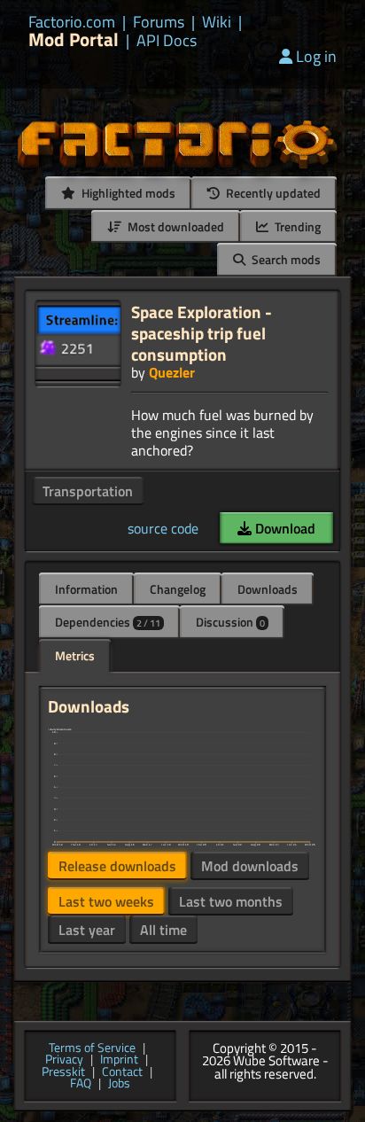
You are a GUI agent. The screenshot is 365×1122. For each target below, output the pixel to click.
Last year (86, 929)
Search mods (285, 259)
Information (86, 589)
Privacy (64, 1060)
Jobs (119, 1084)
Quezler (172, 372)
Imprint (119, 1060)
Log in (316, 56)
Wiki (216, 22)
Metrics (75, 655)
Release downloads (117, 866)
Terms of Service (92, 1048)
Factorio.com (71, 22)
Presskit (63, 1072)
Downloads (267, 589)
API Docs (166, 41)
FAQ (80, 1084)
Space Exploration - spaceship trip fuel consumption (201, 333)
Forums (158, 22)
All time (163, 929)
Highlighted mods (127, 192)
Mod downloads (250, 866)
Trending (296, 226)
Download (283, 528)
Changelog (178, 589)
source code (163, 528)
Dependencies (107, 621)
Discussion (230, 621)
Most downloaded (174, 226)
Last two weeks (106, 901)
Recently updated (272, 192)
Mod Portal (73, 39)
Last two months (231, 901)
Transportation (88, 491)
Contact (122, 1072)
